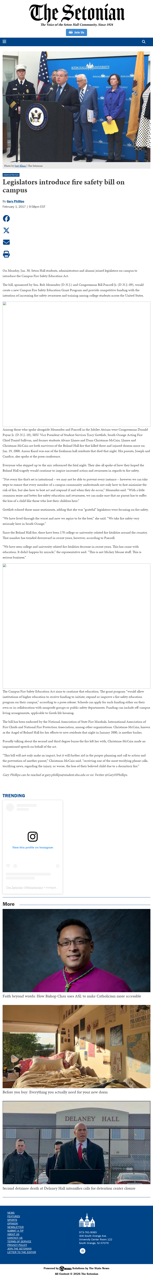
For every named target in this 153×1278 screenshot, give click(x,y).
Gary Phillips (15, 201)
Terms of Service (19, 1241)
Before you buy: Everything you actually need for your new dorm (55, 1092)
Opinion (12, 1223)
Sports (12, 1220)
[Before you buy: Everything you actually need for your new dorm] (77, 1046)
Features (13, 1216)
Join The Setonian (19, 1248)
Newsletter (15, 1227)
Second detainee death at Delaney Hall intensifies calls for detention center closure (69, 1188)
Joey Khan (20, 166)
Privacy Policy (17, 1245)
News (11, 1212)
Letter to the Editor (21, 1252)
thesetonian (34, 887)
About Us (13, 1234)
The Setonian (14, 887)
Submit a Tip (15, 1230)
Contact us (15, 1238)
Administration (11, 175)
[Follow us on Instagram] (82, 1251)
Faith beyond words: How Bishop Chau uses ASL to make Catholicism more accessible (72, 996)
